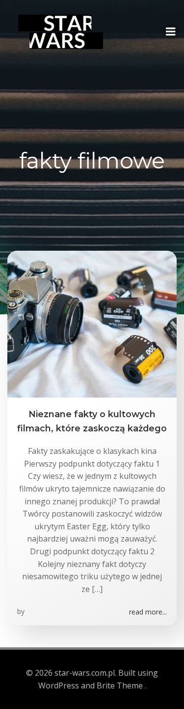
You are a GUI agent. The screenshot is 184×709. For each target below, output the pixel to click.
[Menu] (170, 32)
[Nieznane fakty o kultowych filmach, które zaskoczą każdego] (92, 323)
